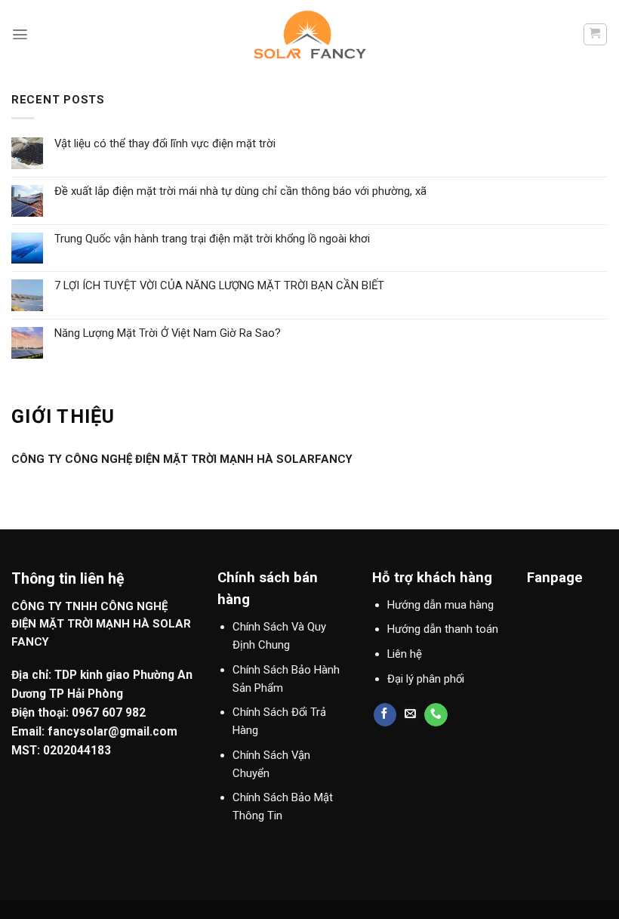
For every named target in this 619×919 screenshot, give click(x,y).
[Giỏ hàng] (595, 34)
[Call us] (436, 714)
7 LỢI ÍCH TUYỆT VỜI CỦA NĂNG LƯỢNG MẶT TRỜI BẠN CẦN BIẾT (219, 285)
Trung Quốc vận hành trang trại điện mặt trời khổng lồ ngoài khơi (212, 239)
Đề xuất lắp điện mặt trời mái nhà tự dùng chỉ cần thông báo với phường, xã (240, 191)
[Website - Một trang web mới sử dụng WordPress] (309, 34)
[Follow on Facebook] (385, 714)
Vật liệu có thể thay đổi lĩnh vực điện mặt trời (165, 143)
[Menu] (20, 34)
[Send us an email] (410, 714)
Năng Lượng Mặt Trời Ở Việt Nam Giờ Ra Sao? (167, 333)
